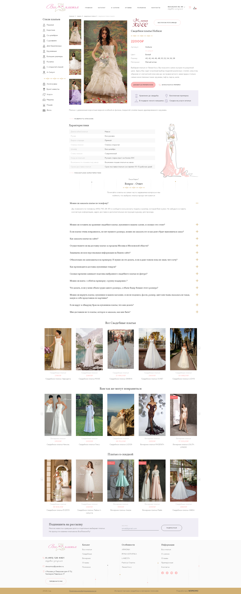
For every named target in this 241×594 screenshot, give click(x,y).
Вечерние (86, 558)
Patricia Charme (128, 563)
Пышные (50, 25)
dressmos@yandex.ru (54, 566)
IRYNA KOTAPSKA (129, 554)
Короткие (51, 30)
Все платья (87, 550)
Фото (49, 110)
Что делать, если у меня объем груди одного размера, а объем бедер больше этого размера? (114, 287)
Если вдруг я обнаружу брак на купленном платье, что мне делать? (102, 305)
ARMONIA (126, 550)
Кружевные (52, 51)
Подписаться (171, 528)
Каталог (101, 7)
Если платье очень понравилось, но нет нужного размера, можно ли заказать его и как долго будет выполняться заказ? (127, 231)
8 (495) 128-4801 (54, 558)
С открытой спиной (55, 67)
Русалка (50, 62)
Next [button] (199, 348)
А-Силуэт (51, 72)
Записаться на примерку (171, 84)
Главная (88, 7)
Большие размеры (55, 56)
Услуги (49, 94)
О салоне (115, 7)
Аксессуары (52, 84)
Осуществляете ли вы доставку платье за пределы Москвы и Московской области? (109, 245)
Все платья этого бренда (167, 22)
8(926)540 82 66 (175, 7)
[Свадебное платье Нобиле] (105, 61)
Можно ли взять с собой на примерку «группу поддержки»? (98, 280)
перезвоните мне (55, 581)
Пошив (49, 105)
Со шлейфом (52, 35)
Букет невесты (53, 89)
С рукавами (52, 41)
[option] (75, 32)
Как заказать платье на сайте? (84, 238)
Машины (50, 100)
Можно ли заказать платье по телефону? (89, 203)
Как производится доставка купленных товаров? (93, 266)
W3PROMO (193, 591)
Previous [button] (42, 348)
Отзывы (128, 7)
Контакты (156, 7)
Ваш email (125, 525)
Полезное (141, 7)
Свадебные (87, 554)
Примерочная (167, 563)
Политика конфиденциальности (82, 591)
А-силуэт (149, 51)
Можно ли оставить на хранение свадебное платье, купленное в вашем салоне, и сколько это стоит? (117, 224)
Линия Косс (127, 567)
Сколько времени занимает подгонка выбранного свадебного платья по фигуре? (108, 273)
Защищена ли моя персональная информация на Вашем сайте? (100, 252)
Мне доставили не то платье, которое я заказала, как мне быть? (100, 312)
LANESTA (126, 558)
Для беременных (54, 46)
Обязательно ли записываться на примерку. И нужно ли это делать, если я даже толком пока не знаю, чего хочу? (123, 259)
